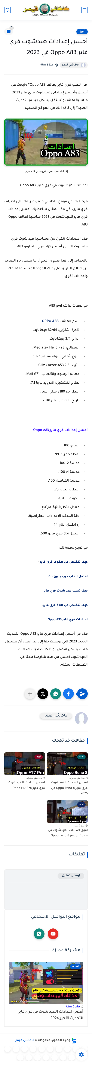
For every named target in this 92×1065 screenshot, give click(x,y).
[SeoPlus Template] (73, 1041)
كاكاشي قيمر (70, 65)
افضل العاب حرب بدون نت (68, 576)
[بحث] (7, 10)
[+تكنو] (16, 1049)
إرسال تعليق (71, 875)
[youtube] (53, 933)
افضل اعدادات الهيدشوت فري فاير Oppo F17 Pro (26, 785)
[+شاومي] (50, 1049)
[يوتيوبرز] (29, 1057)
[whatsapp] (39, 933)
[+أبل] (24, 1049)
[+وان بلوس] (63, 1057)
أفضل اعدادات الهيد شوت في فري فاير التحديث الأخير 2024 (50, 1015)
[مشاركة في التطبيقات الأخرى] (30, 693)
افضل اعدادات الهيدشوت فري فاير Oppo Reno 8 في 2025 (69, 788)
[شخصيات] (37, 1057)
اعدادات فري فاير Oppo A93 (68, 620)
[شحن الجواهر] (46, 1057)
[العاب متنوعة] (20, 1057)
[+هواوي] (42, 1049)
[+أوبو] (33, 1049)
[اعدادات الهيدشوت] (67, 1049)
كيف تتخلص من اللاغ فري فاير (65, 605)
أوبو (82, 31)
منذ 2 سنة (73, 1007)
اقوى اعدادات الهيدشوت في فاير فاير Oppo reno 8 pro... (67, 833)
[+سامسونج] (59, 1049)
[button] (68, 693)
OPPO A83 (50, 321)
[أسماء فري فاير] (54, 1057)
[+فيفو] (71, 1057)
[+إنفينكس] (7, 1049)
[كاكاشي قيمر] (46, 10)
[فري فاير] (84, 1049)
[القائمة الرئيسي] (84, 10)
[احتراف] (76, 1049)
